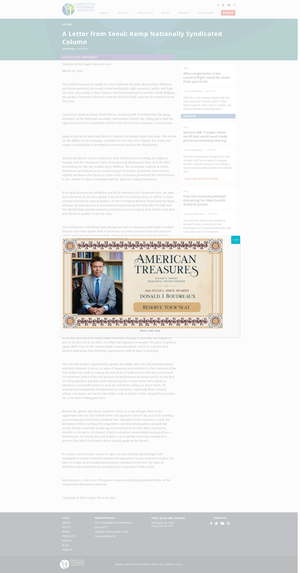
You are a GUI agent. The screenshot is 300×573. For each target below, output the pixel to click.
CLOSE (235, 239)
